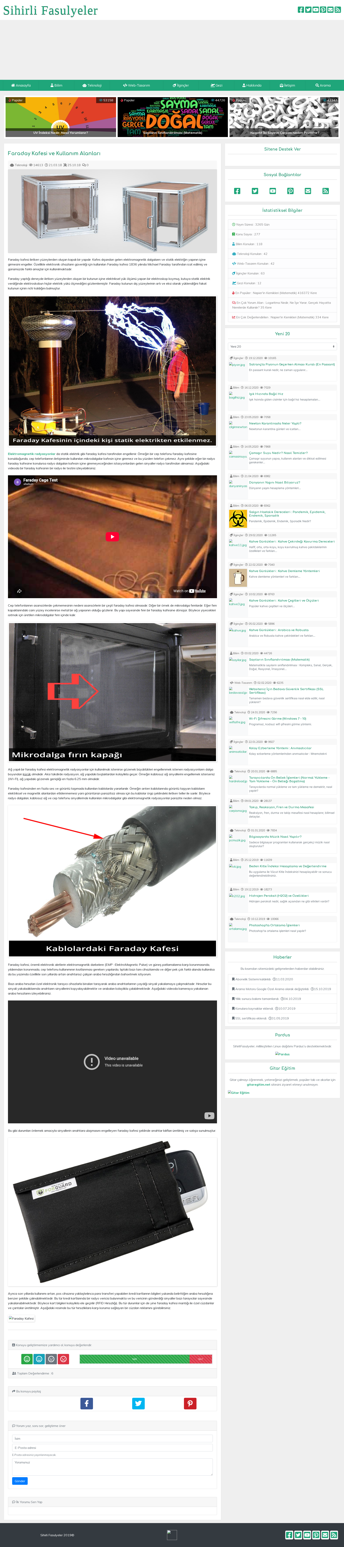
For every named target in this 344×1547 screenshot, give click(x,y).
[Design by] (172, 1535)
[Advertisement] (172, 50)
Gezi (218, 85)
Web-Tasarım (138, 85)
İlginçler (182, 85)
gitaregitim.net (258, 1084)
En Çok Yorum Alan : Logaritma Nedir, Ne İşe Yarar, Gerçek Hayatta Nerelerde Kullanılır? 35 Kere (281, 305)
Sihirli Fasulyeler (50, 10)
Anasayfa (23, 85)
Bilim (58, 85)
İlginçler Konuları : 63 (250, 273)
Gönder (20, 1481)
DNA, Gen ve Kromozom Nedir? (173, 133)
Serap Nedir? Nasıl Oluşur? (285, 133)
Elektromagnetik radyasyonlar (32, 454)
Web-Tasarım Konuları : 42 (255, 263)
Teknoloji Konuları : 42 (252, 254)
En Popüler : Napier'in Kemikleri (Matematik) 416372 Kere (276, 293)
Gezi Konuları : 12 (248, 283)
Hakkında (253, 85)
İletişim (289, 85)
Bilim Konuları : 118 (248, 244)
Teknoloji (94, 85)
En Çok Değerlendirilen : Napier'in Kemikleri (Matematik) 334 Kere (282, 317)
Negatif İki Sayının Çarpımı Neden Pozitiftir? (60, 133)
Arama (325, 85)
